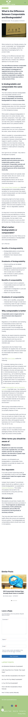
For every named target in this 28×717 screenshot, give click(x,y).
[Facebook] (12, 706)
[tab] (11, 600)
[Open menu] (25, 3)
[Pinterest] (16, 706)
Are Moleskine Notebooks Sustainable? (12, 666)
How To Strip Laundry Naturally (10, 692)
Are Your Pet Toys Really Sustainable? (12, 679)
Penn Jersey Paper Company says (11, 187)
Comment (5, 619)
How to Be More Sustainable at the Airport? (13, 675)
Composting (5, 8)
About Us (15, 711)
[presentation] (14, 582)
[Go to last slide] (4, 587)
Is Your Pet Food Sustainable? (10, 683)
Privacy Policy (22, 713)
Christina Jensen (6, 20)
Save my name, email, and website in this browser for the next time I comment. (12, 651)
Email (4, 646)
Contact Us (22, 711)
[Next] (24, 587)
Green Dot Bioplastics (8, 488)
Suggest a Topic (7, 711)
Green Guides (11, 358)
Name (4, 639)
